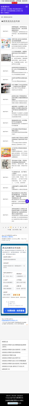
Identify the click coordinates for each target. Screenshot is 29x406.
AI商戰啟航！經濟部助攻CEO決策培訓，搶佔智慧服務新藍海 (19, 28)
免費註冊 (8, 395)
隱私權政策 (20, 395)
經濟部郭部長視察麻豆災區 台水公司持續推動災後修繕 (19, 69)
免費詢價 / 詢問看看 (15, 311)
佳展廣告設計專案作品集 (9, 355)
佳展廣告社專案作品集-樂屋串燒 (11, 352)
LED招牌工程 (6, 369)
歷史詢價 (14, 395)
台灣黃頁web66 (12, 403)
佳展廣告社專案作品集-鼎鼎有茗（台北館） (14, 349)
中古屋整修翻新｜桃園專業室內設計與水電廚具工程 (19, 53)
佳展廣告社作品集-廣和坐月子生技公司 (13, 366)
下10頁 (9, 229)
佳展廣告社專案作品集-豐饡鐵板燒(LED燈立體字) (14, 345)
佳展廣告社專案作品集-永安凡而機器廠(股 (14, 360)
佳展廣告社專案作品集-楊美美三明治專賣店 (14, 363)
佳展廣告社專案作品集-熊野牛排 (11, 358)
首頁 (2, 17)
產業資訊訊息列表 (8, 17)
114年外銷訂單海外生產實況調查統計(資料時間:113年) (20, 139)
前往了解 (14, 2)
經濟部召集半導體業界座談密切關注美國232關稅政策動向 (20, 97)
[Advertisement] (14, 331)
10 (26, 227)
